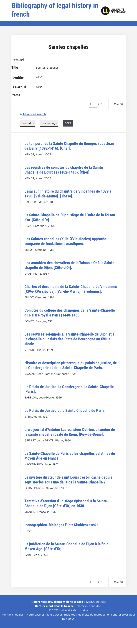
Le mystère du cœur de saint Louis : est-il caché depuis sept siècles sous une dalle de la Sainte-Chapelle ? (68, 479)
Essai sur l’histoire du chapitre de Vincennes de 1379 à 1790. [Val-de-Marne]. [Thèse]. (67, 193)
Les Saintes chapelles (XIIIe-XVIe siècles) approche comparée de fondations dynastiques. (65, 241)
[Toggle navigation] (15, 23)
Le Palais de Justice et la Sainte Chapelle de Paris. (64, 410)
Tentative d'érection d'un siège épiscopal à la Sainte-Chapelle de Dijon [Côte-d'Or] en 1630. (66, 503)
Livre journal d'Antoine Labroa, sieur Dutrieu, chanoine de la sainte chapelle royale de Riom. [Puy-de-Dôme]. (69, 432)
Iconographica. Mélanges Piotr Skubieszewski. (61, 525)
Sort (68, 123)
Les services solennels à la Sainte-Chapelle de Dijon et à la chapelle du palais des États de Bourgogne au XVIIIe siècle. (69, 339)
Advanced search (34, 114)
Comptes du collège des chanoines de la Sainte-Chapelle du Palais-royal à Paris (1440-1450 (69, 312)
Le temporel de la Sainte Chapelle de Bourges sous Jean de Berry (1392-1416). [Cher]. (69, 146)
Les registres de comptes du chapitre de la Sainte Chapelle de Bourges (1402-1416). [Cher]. (63, 169)
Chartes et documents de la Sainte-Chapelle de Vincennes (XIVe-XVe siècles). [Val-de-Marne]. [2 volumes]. (70, 289)
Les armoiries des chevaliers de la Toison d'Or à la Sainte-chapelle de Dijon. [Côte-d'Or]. (70, 265)
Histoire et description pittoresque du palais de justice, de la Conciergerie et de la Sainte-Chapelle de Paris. (70, 365)
